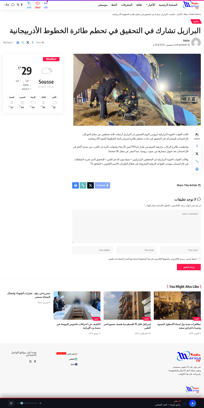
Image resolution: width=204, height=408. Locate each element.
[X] (18, 5)
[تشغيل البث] (192, 403)
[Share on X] (28, 42)
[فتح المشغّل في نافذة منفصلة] (11, 403)
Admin (186, 40)
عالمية (196, 21)
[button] (12, 5)
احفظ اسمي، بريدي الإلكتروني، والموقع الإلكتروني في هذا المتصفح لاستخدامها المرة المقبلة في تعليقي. (152, 258)
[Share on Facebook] (32, 42)
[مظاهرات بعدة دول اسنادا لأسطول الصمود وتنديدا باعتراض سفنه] (177, 305)
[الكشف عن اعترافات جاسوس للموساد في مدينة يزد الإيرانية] (76, 305)
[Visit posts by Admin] (196, 42)
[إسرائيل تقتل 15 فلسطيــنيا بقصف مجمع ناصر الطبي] (127, 305)
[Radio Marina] (191, 5)
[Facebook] (21, 5)
